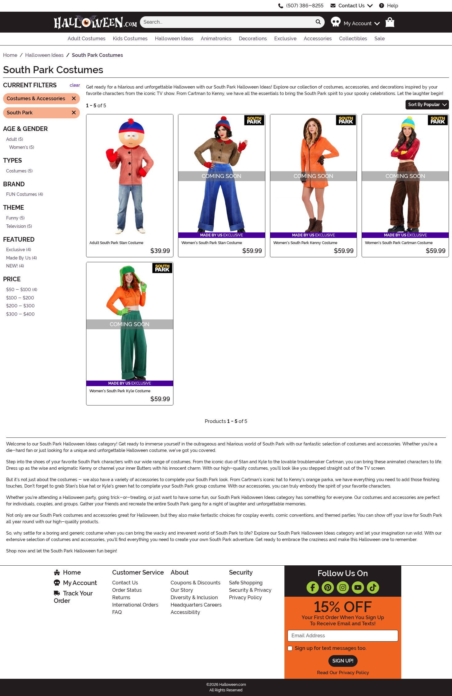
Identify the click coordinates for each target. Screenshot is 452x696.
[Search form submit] (318, 22)
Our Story (182, 590)
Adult (11, 139)
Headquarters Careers (196, 605)
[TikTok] (373, 587)
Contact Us (352, 6)
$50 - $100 (18, 289)
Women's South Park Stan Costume (211, 243)
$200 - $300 (20, 306)
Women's (18, 147)
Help (392, 6)
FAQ (117, 612)
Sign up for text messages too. (331, 648)
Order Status (127, 590)
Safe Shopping (246, 583)
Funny (12, 218)
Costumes (16, 170)
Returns (121, 597)
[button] (355, 22)
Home (72, 572)
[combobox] (226, 22)
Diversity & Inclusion (194, 597)
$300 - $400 (20, 314)
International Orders (135, 605)
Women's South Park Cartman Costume (399, 243)
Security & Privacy (250, 590)
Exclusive (15, 249)
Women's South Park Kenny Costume (305, 243)
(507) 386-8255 (304, 6)
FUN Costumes (21, 194)
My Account (80, 583)
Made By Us (18, 258)
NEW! (12, 266)
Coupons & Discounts (195, 583)
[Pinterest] (328, 587)
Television (16, 226)
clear (75, 85)
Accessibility (185, 612)
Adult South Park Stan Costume (116, 243)
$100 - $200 (20, 297)
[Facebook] (313, 587)
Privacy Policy (245, 597)
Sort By (424, 104)
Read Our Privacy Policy (343, 672)
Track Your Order (73, 597)
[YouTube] (358, 587)
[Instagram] (343, 587)
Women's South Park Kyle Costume (119, 391)
